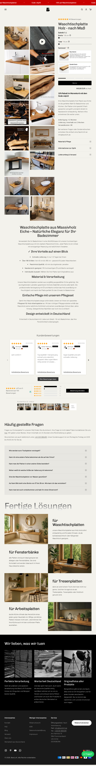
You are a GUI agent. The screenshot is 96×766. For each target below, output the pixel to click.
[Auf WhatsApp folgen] (20, 750)
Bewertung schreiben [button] (77, 391)
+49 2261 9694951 (41, 437)
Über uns (7, 738)
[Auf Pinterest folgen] (10, 750)
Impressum (33, 734)
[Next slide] (88, 360)
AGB (30, 727)
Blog (6, 730)
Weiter (74, 83)
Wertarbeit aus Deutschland (14, 742)
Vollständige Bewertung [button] (20, 372)
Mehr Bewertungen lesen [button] (48, 379)
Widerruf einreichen (82, 723)
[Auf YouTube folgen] (15, 750)
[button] (63, 19)
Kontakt (7, 723)
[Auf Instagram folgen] (5, 750)
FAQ (5, 727)
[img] (16, 343)
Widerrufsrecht (34, 723)
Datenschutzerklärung (37, 730)
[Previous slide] (7, 360)
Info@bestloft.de (61, 728)
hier (5, 433)
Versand (7, 734)
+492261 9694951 (60, 731)
